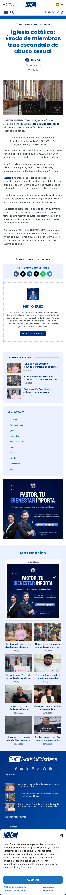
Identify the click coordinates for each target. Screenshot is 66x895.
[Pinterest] (44, 768)
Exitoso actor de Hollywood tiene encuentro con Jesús (18, 709)
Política (12, 452)
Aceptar (33, 879)
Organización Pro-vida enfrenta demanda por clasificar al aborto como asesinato (37, 393)
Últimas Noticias (19, 357)
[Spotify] (50, 768)
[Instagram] (58, 12)
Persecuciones (16, 425)
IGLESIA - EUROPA (33, 24)
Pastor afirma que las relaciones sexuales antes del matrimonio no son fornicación (47, 679)
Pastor (12, 447)
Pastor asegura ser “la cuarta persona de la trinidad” (47, 740)
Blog (11, 469)
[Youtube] (49, 12)
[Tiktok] (62, 12)
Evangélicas (14, 464)
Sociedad (45, 24)
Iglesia (12, 430)
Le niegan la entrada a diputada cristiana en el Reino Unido (40, 366)
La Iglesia (8, 178)
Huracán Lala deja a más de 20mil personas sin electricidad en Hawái (19, 741)
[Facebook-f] (45, 12)
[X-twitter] (53, 12)
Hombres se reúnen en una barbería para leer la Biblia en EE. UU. (40, 379)
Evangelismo (15, 436)
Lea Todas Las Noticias (32, 333)
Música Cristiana (16, 441)
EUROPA (22, 24)
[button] (61, 835)
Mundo (12, 458)
